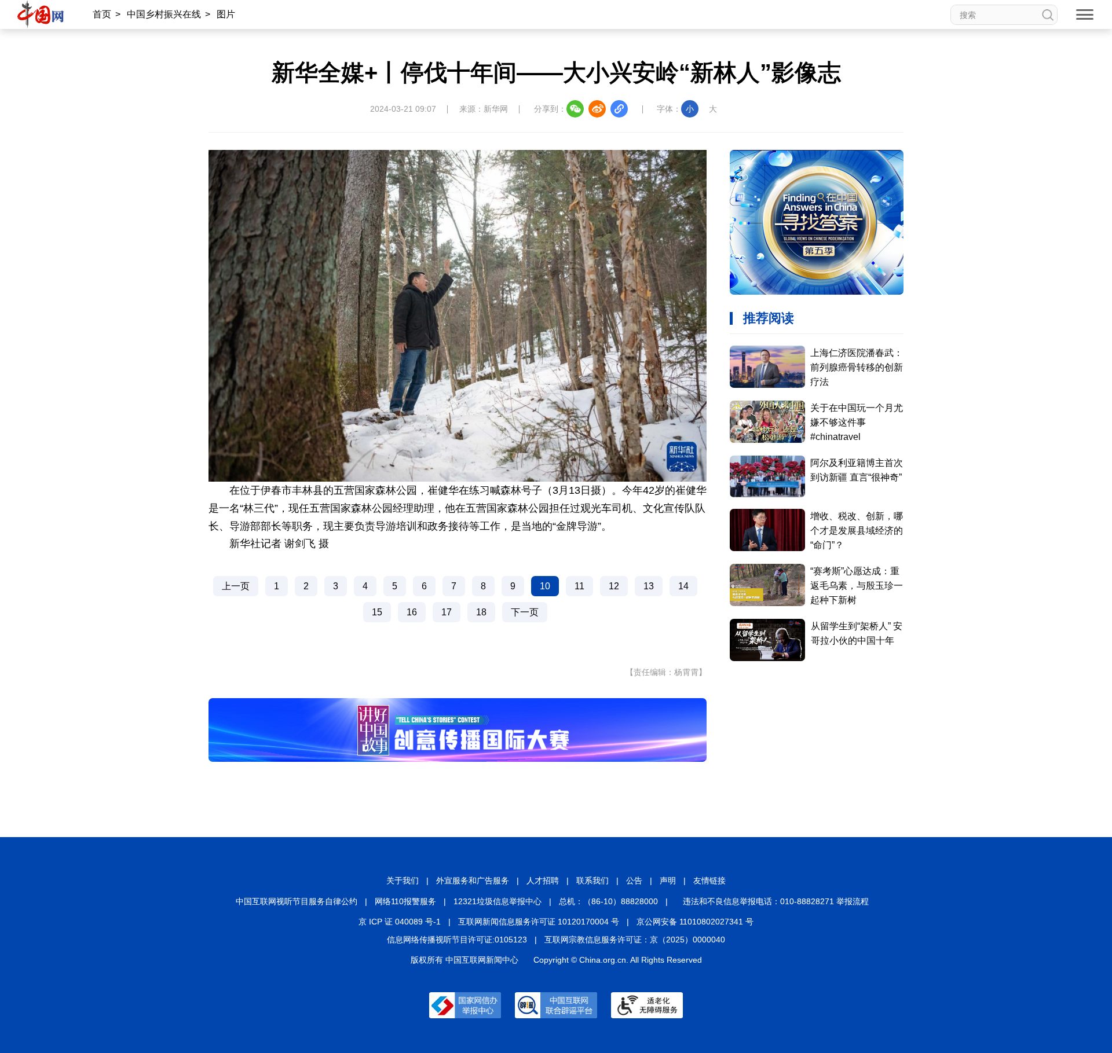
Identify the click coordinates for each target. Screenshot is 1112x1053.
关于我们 (402, 880)
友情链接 (709, 880)
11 (579, 586)
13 (648, 586)
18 (481, 612)
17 (446, 612)
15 (377, 612)
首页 (102, 14)
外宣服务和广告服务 (472, 880)
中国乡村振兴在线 (164, 14)
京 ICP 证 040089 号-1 (400, 921)
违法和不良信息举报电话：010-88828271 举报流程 (776, 901)
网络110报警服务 (405, 901)
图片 (226, 14)
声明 (668, 880)
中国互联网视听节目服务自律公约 (296, 901)
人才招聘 (542, 880)
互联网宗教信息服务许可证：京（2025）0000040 (634, 939)
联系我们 (592, 880)
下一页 (525, 612)
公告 (634, 880)
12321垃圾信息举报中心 (497, 901)
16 (412, 612)
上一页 (236, 586)
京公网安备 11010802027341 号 (695, 921)
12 (614, 586)
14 (683, 586)
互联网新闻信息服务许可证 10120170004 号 (538, 921)
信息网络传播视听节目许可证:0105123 (457, 939)
